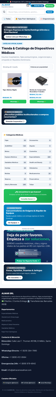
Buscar (49, 12)
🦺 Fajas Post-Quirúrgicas (25, 19)
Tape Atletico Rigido (10, 90)
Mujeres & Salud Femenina (10, 324)
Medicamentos (7, 321)
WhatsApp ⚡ (14, 101)
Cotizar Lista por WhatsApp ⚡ (18, 37)
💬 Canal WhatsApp (45, 382)
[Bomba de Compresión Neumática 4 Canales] (41, 80)
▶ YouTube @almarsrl (28, 382)
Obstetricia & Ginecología (10, 317)
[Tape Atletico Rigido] (14, 80)
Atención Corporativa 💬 (15, 121)
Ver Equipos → (13, 223)
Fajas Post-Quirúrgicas (9, 332)
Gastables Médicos (8, 328)
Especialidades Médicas (10, 313)
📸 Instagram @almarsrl (10, 382)
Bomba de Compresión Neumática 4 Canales (38, 91)
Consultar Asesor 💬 (28, 199)
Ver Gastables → (14, 278)
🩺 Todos (7, 19)
